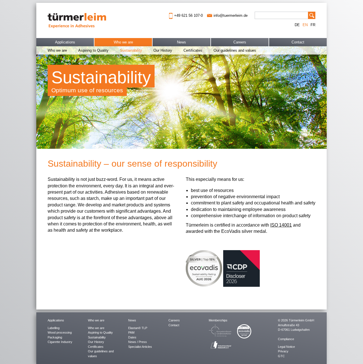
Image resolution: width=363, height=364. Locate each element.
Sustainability (131, 50)
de (297, 25)
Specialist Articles (140, 346)
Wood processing (60, 332)
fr (313, 25)
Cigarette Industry (60, 342)
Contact (298, 42)
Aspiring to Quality (93, 50)
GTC (281, 356)
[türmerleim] (77, 20)
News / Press (137, 342)
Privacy (283, 351)
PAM (131, 332)
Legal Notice (286, 346)
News (181, 42)
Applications (65, 42)
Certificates (192, 50)
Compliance (286, 339)
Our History (162, 50)
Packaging (55, 337)
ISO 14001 (281, 225)
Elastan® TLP (137, 328)
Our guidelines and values (235, 50)
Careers (239, 42)
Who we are (123, 42)
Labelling (54, 328)
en (305, 25)
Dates (132, 337)
